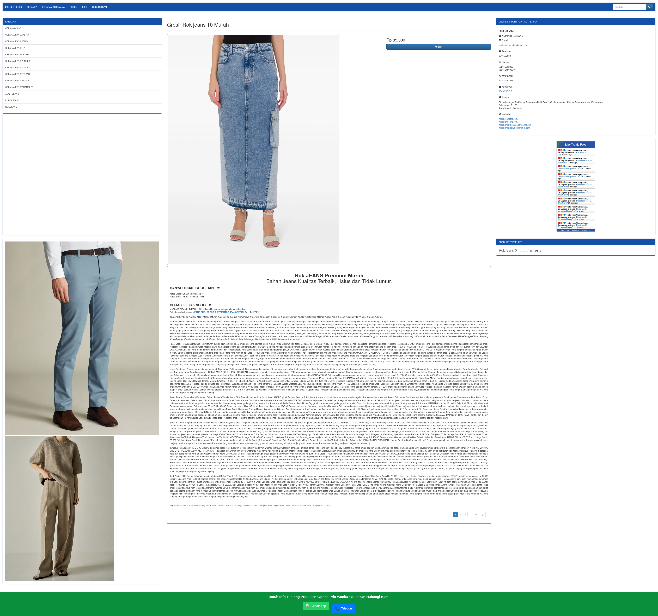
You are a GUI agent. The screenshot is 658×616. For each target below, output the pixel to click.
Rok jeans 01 (509, 250)
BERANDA (32, 6)
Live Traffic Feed (576, 144)
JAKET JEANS (12, 93)
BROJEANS (13, 7)
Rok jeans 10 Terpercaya (322, 505)
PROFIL (73, 6)
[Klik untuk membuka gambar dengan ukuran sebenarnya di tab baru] (253, 149)
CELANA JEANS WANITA (17, 80)
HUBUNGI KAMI (99, 6)
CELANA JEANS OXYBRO (17, 54)
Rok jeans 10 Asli (283, 505)
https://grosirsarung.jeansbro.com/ (514, 127)
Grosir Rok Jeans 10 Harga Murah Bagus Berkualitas (195, 505)
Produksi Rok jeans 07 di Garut (571, 169)
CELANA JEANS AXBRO (17, 34)
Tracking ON (585, 230)
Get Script (565, 230)
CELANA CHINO (13, 28)
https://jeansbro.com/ (508, 118)
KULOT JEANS (12, 100)
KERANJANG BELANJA (53, 6)
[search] (649, 7)
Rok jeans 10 (269, 505)
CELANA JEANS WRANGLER (19, 86)
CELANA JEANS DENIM (16, 41)
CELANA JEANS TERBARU (18, 73)
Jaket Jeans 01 (524, 251)
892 (476, 514)
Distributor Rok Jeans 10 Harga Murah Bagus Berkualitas (240, 505)
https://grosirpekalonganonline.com (515, 124)
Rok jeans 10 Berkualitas (301, 505)
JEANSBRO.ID (506, 91)
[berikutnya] (483, 514)
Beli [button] (439, 46)
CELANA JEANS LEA (15, 47)
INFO (84, 6)
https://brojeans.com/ (508, 121)
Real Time (575, 230)
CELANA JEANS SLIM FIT (17, 67)
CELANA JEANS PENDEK (17, 60)
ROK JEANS (11, 106)
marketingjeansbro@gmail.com (513, 44)
